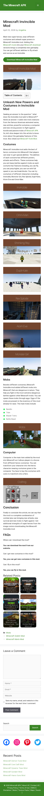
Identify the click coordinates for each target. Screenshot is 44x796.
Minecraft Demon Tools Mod (14, 761)
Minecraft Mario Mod (15, 639)
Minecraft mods (9, 45)
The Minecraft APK (14, 5)
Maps (32, 790)
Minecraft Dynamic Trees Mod (15, 768)
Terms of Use (24, 788)
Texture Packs (23, 790)
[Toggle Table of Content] (25, 95)
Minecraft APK (32, 131)
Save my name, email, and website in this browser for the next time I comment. (22, 702)
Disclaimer (7, 790)
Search (6, 723)
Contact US (35, 785)
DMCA (33, 788)
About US (25, 785)
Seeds (38, 790)
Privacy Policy (12, 788)
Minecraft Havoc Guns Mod (14, 775)
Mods (8, 633)
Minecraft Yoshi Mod (28, 139)
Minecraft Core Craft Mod (13, 764)
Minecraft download (32, 45)
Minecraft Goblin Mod (15, 636)
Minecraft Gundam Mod (12, 772)
